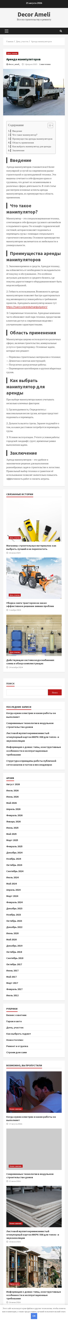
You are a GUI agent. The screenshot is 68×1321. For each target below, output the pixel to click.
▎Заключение (17, 150)
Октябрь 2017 (14, 964)
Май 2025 (11, 833)
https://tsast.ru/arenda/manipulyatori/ (26, 306)
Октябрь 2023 (14, 920)
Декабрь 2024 (14, 852)
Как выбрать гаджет (18, 1033)
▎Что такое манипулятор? (23, 134)
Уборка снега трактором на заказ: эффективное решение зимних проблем (34, 578)
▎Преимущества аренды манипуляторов (31, 138)
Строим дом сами (16, 1052)
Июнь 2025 (12, 827)
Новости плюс (14, 1039)
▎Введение (16, 130)
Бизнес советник (16, 1015)
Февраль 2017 (14, 989)
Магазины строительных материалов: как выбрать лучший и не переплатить (34, 521)
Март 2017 (12, 982)
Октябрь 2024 (14, 864)
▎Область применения (22, 142)
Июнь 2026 (12, 796)
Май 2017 (11, 976)
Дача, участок (12, 53)
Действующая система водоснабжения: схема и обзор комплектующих (34, 635)
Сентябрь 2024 (14, 871)
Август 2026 (13, 784)
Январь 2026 (13, 821)
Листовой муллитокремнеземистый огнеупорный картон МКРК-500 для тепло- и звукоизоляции (32, 737)
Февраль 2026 (14, 815)
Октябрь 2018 (14, 951)
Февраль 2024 (14, 902)
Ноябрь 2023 (13, 914)
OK (34, 1316)
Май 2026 (11, 802)
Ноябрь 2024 (13, 858)
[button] (48, 126)
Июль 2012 (12, 995)
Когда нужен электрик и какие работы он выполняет (34, 1092)
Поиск (10, 683)
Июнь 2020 (12, 933)
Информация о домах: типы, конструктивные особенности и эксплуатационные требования (33, 750)
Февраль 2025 (14, 846)
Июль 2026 (12, 790)
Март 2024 (12, 896)
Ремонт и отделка (17, 1046)
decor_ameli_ (14, 64)
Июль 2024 (12, 877)
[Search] (61, 31)
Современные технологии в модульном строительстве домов (34, 1149)
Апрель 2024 (13, 889)
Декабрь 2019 (14, 945)
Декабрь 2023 (14, 908)
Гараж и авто (14, 1021)
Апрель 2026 (13, 809)
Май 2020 (11, 939)
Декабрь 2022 (14, 927)
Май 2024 (11, 883)
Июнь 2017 (12, 970)
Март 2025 (12, 840)
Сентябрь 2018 (14, 958)
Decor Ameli (34, 14)
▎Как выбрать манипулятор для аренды (30, 146)
